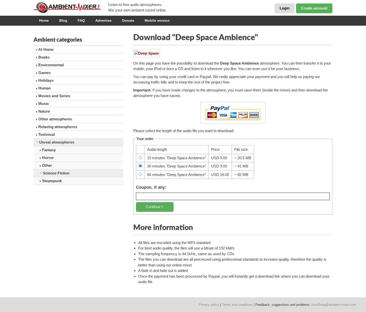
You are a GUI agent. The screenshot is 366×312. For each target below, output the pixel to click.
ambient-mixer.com (71, 7)
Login (285, 8)
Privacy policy (209, 305)
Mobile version (157, 20)
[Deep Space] (146, 53)
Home (44, 20)
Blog (63, 20)
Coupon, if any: (151, 187)
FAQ (81, 20)
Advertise (103, 20)
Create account (314, 8)
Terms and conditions (237, 305)
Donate (128, 20)
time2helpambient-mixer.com (333, 305)
